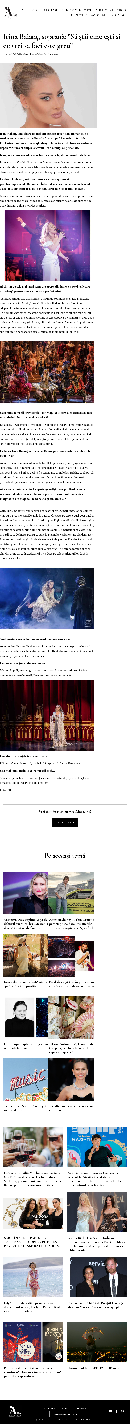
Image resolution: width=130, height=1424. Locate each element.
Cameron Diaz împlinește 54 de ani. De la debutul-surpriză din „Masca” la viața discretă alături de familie (32, 924)
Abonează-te (65, 822)
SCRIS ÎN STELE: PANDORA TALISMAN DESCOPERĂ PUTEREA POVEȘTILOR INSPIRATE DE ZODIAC (32, 1242)
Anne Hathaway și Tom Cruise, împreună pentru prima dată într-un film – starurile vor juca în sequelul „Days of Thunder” (78, 924)
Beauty (71, 10)
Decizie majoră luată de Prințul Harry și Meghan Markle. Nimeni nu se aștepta (95, 1305)
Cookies (81, 1408)
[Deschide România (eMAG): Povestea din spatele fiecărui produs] (25, 955)
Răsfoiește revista (105, 15)
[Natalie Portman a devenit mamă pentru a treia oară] (71, 1079)
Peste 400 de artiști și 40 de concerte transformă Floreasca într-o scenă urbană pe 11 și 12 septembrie (32, 1372)
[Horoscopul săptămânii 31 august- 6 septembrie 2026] (25, 1017)
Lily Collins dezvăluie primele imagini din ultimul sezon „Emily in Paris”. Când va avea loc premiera (32, 1307)
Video (121, 10)
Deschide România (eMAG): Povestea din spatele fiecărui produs (32, 984)
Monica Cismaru (17, 54)
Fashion (57, 10)
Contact (49, 1408)
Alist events (105, 10)
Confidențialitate (65, 1414)
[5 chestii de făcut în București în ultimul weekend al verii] (25, 1079)
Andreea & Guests (35, 10)
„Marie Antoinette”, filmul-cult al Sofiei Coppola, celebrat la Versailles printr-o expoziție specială (77, 1048)
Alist (65, 1408)
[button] (123, 15)
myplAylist (79, 15)
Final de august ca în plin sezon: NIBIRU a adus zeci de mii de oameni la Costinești (78, 984)
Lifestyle (86, 10)
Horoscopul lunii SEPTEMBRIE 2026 (93, 1368)
